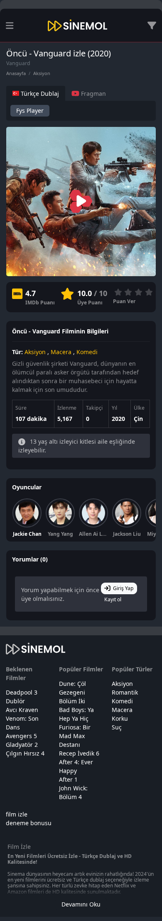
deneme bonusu (29, 823)
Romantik (125, 692)
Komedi (87, 352)
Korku (120, 718)
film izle (16, 814)
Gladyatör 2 (22, 744)
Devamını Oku (81, 904)
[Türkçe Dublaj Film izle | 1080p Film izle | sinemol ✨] (77, 25)
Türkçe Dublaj (39, 93)
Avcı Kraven (22, 710)
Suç (117, 727)
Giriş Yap (123, 588)
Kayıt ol (112, 599)
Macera (61, 352)
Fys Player (30, 110)
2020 (118, 419)
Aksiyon (41, 73)
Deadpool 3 (21, 692)
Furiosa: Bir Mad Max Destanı (75, 735)
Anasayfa (16, 73)
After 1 (68, 779)
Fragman (92, 93)
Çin (138, 419)
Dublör (15, 701)
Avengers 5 (21, 736)
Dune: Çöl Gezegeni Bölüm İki (72, 692)
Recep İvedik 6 (79, 753)
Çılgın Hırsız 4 (25, 753)
